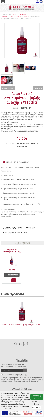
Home (15, 14)
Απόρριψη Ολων (36, 402)
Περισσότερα (12, 275)
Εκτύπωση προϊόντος (13, 228)
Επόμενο (37, 88)
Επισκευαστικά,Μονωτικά (11, 16)
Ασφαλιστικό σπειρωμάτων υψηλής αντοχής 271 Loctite (22, 324)
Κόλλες (27, 16)
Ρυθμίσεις (36, 407)
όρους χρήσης (21, 374)
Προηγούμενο (8, 88)
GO (25, 370)
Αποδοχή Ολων (37, 396)
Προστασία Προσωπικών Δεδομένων (25, 382)
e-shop (23, 14)
